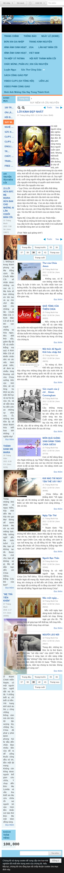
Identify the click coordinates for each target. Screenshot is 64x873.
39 (33, 252)
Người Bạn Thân (51, 558)
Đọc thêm (9, 439)
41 (45, 252)
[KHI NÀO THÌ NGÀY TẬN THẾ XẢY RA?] (29, 486)
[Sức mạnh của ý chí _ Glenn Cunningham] (29, 406)
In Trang (19, 239)
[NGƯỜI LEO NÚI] (29, 642)
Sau (57, 107)
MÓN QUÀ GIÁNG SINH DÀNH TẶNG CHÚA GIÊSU (52, 441)
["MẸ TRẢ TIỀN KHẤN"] (15, 647)
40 (39, 252)
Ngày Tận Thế (49, 515)
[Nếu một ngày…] (29, 607)
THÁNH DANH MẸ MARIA (8, 449)
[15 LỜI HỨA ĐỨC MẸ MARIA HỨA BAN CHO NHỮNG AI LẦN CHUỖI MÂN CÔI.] (15, 247)
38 (27, 252)
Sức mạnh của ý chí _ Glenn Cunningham (51, 392)
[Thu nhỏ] (19, 107)
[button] (33, 69)
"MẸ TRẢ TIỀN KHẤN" (7, 597)
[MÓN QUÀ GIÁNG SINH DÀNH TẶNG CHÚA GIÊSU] (29, 447)
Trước (49, 107)
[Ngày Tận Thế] (29, 523)
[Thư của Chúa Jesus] (29, 271)
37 (22, 252)
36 (56, 247)
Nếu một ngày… (51, 598)
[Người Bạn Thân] (29, 566)
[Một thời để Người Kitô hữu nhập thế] (29, 358)
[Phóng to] (23, 107)
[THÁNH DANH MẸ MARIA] (15, 483)
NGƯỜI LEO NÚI (51, 634)
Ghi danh (20, 3)
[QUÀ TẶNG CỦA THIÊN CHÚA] (29, 314)
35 (51, 247)
